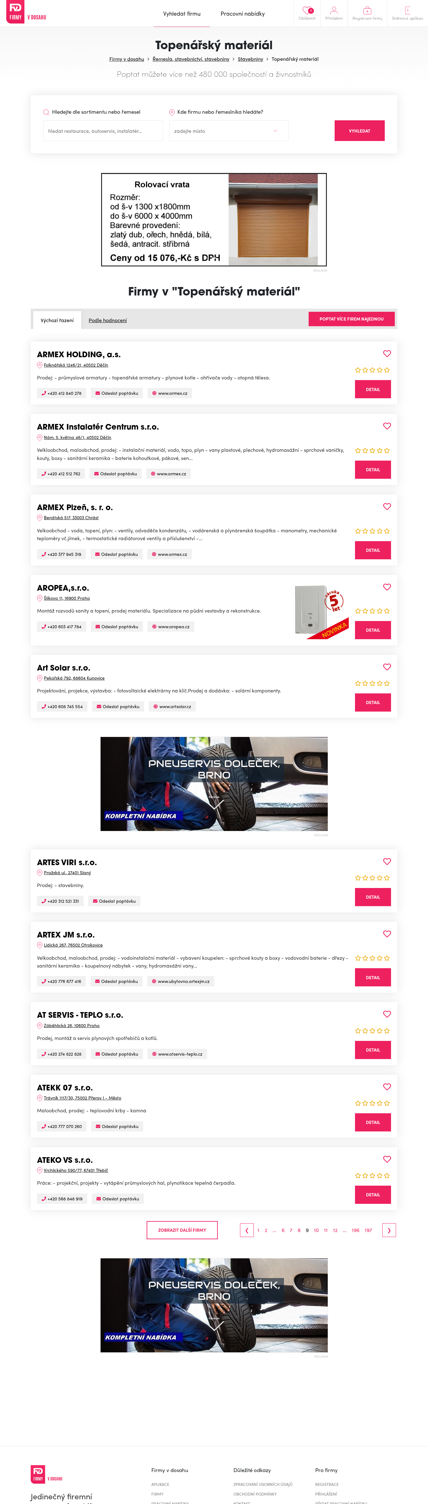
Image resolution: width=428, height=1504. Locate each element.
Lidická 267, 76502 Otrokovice (73, 945)
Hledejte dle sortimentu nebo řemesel (95, 111)
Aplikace (160, 1484)
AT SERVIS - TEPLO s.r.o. (80, 1016)
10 (316, 1230)
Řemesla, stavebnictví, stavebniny (191, 58)
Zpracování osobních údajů (263, 1484)
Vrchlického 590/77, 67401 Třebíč (76, 1170)
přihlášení (326, 1494)
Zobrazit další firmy (182, 1230)
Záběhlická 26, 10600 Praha (72, 1025)
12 (335, 1230)
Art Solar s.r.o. (64, 668)
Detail (373, 389)
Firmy (157, 1494)
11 (326, 1230)
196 (355, 1230)
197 (368, 1230)
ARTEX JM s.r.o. (66, 935)
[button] (105, 220)
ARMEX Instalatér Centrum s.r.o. (98, 427)
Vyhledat (359, 131)
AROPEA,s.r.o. (63, 589)
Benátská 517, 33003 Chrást (71, 517)
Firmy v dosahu (126, 58)
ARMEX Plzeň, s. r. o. (75, 508)
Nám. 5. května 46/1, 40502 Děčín (77, 437)
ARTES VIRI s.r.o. (67, 863)
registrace (327, 1484)
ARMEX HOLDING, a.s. (79, 355)
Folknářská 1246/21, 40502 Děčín (76, 365)
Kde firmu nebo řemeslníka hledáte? (219, 111)
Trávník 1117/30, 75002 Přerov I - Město (82, 1097)
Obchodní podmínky (255, 1494)
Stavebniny (250, 58)
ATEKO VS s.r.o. (65, 1161)
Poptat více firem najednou (352, 319)
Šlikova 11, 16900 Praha (67, 598)
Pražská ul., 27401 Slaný (67, 872)
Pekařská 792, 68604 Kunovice (74, 678)
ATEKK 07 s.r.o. (65, 1088)
